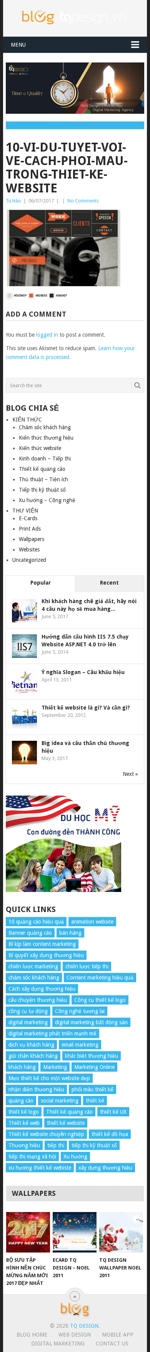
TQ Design (84, 1326)
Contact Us (112, 1343)
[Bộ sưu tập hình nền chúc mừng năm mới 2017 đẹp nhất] (28, 1232)
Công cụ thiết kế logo (100, 1000)
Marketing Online (94, 1067)
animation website (92, 922)
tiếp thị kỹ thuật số (94, 1145)
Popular (40, 583)
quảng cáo (20, 1100)
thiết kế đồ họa (110, 1134)
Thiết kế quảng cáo (42, 469)
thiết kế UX (113, 1112)
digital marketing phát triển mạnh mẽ (52, 1033)
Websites (29, 549)
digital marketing (28, 1022)
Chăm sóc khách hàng (45, 427)
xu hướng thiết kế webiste (39, 1168)
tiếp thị (55, 1145)
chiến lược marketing (33, 966)
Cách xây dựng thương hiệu (41, 989)
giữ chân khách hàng (33, 1056)
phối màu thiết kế (92, 1089)
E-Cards (28, 518)
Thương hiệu (24, 1145)
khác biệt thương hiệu (91, 1056)
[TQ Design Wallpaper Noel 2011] (121, 1232)
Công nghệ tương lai (80, 1011)
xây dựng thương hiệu (105, 1168)
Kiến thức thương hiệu (46, 438)
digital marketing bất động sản (91, 1022)
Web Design (74, 1335)
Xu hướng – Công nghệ (47, 500)
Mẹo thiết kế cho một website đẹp (49, 1078)
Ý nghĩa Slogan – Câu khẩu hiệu (83, 672)
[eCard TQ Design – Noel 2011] (75, 1232)
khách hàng (22, 1067)
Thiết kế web (24, 1123)
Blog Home (32, 1335)
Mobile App (117, 1335)
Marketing (55, 1067)
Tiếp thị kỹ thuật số (42, 490)
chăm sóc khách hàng (33, 977)
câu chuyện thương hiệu (37, 1000)
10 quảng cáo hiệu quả (36, 922)
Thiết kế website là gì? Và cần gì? (86, 708)
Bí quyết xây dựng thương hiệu (46, 955)
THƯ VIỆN (25, 510)
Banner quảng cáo (30, 933)
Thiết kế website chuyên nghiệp (46, 1134)
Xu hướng (75, 1156)
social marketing (59, 1100)
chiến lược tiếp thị (86, 966)
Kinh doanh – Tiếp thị (45, 458)
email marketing (80, 1045)
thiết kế (95, 1100)
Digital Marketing (58, 1343)
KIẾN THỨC (27, 419)
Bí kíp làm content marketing (42, 944)
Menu (18, 45)
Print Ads (30, 529)
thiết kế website (66, 1123)
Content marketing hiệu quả (100, 977)
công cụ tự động (28, 1011)
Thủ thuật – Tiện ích (43, 479)
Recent (109, 583)
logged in (47, 335)
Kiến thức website (40, 448)
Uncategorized (29, 560)
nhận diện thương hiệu (36, 1089)
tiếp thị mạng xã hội (32, 1156)
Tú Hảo (13, 201)
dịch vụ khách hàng (31, 1045)
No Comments (83, 201)
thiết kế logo (23, 1112)
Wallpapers (31, 539)
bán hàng (70, 933)
